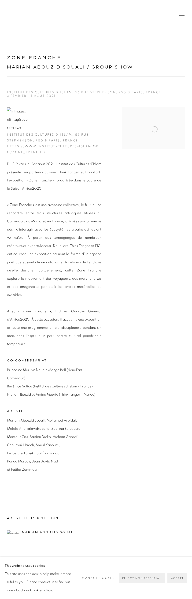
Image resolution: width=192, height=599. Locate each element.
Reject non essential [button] (142, 578)
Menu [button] (181, 15)
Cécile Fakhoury (35, 16)
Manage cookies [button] (99, 578)
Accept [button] (177, 578)
